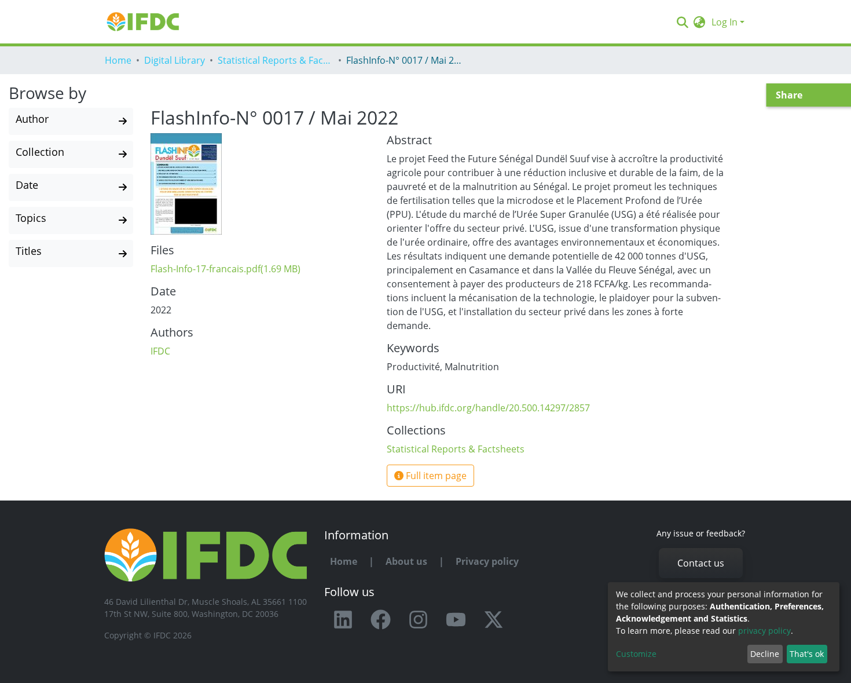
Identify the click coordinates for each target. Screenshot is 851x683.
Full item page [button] (435, 475)
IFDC (160, 351)
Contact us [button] (700, 563)
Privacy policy (487, 561)
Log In (724, 22)
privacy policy (764, 630)
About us (406, 561)
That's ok (807, 653)
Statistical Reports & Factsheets (275, 60)
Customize (636, 653)
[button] (699, 22)
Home (118, 60)
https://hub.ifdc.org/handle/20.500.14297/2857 (488, 407)
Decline (764, 653)
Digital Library (174, 60)
